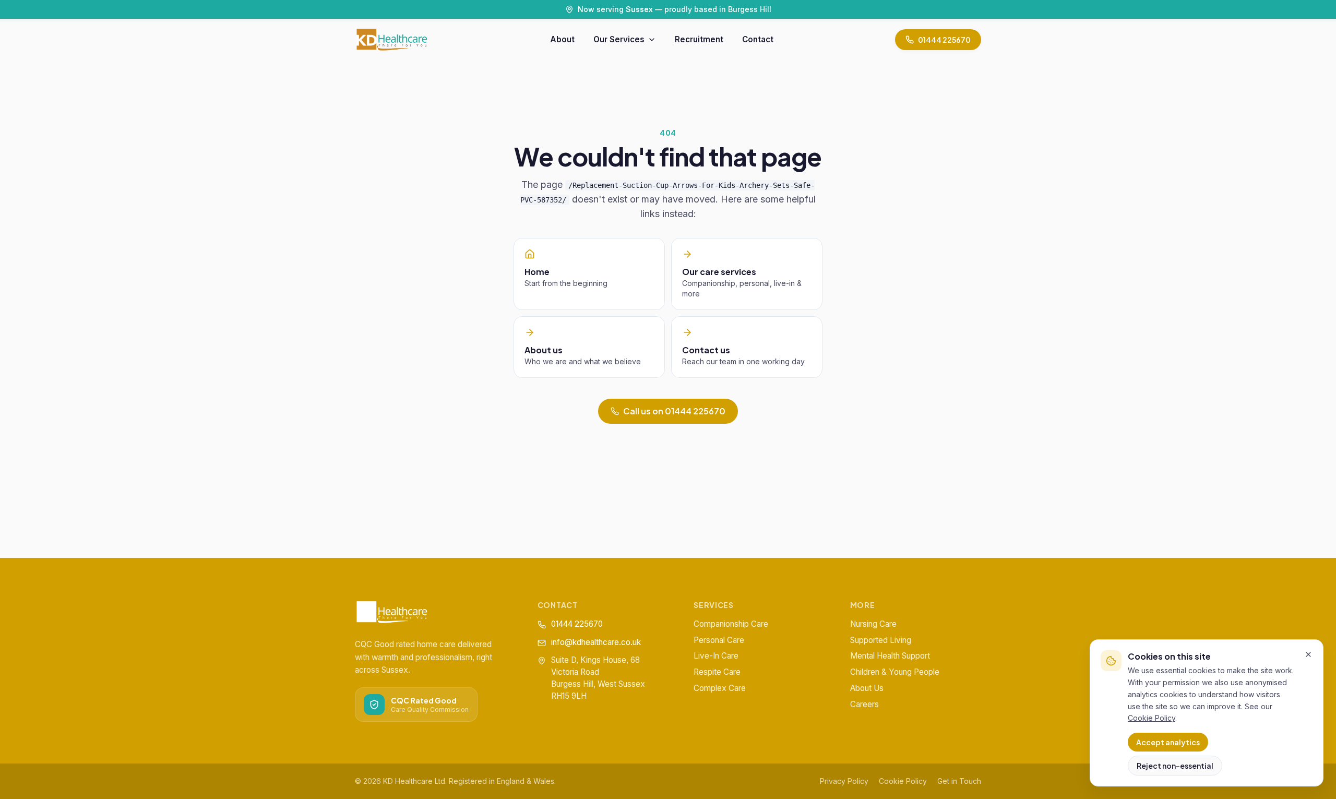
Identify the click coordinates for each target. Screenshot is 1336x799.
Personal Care (719, 640)
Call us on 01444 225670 (674, 411)
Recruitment (699, 39)
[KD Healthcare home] (392, 39)
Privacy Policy (844, 781)
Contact (757, 39)
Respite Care (717, 672)
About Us (867, 688)
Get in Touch (959, 781)
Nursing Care (873, 624)
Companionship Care (731, 624)
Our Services (619, 39)
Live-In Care (716, 656)
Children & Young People (894, 672)
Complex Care (720, 688)
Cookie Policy (903, 781)
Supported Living (880, 640)
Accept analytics (1168, 742)
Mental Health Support (890, 656)
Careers (864, 704)
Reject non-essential (1175, 765)
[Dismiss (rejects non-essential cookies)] (1308, 654)
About (562, 39)
